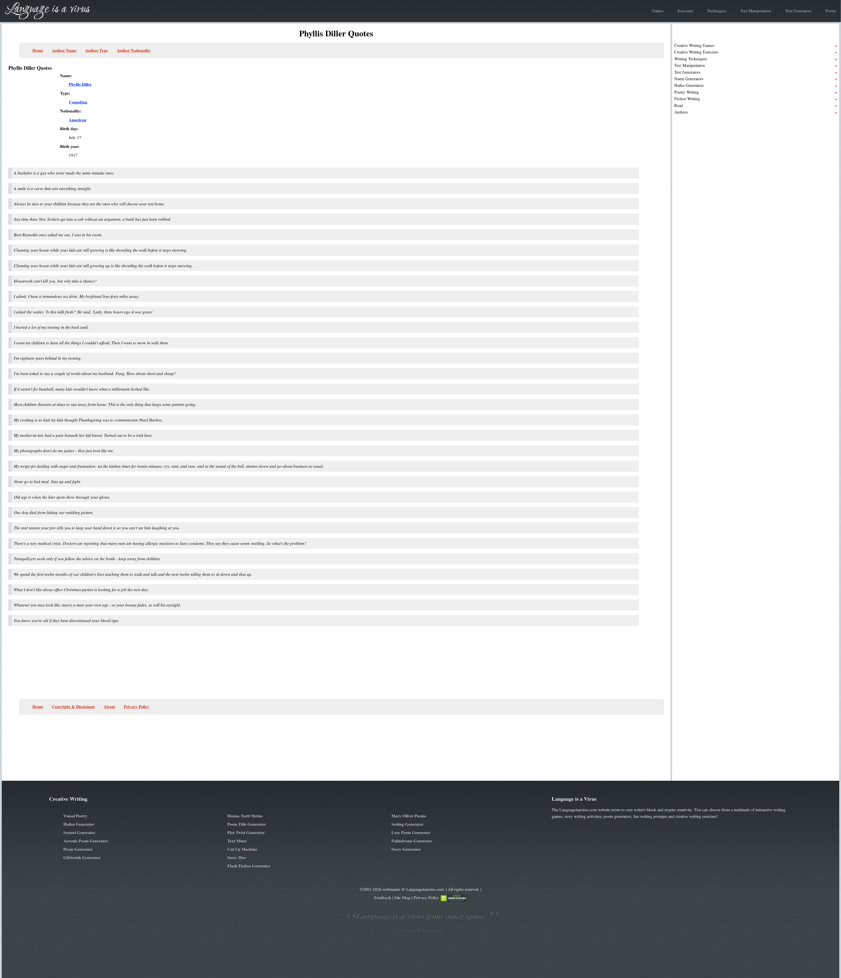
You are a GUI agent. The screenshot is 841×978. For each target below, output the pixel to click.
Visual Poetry (75, 816)
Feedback (382, 897)
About (109, 706)
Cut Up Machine (242, 849)
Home (37, 50)
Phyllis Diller (80, 84)
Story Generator (406, 849)
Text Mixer (237, 841)
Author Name (64, 50)
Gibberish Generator (82, 857)
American (77, 120)
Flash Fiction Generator (248, 866)
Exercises (685, 10)
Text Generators (798, 10)
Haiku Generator (78, 824)
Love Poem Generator (410, 832)
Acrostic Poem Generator (85, 841)
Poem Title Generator (246, 824)
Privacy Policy (136, 706)
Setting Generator (407, 824)
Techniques (716, 10)
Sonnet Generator (79, 832)
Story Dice (236, 857)
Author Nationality (134, 50)
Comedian (78, 102)
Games (657, 10)
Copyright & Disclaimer (73, 706)
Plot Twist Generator (246, 832)
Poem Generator (78, 849)
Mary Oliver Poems (408, 816)
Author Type (96, 50)
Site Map (402, 897)
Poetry (830, 10)
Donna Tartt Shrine (245, 816)
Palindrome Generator (411, 841)
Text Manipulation (755, 10)
